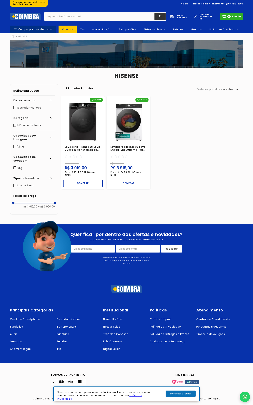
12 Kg (20, 146)
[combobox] (105, 16)
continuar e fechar (180, 393)
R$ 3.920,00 (46, 206)
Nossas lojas (200, 3)
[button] (34, 100)
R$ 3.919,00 (30, 206)
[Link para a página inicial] (12, 37)
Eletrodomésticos (29, 107)
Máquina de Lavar (29, 125)
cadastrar (171, 248)
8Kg (19, 167)
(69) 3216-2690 (234, 3)
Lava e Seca (25, 185)
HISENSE (22, 36)
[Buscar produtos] (160, 16)
